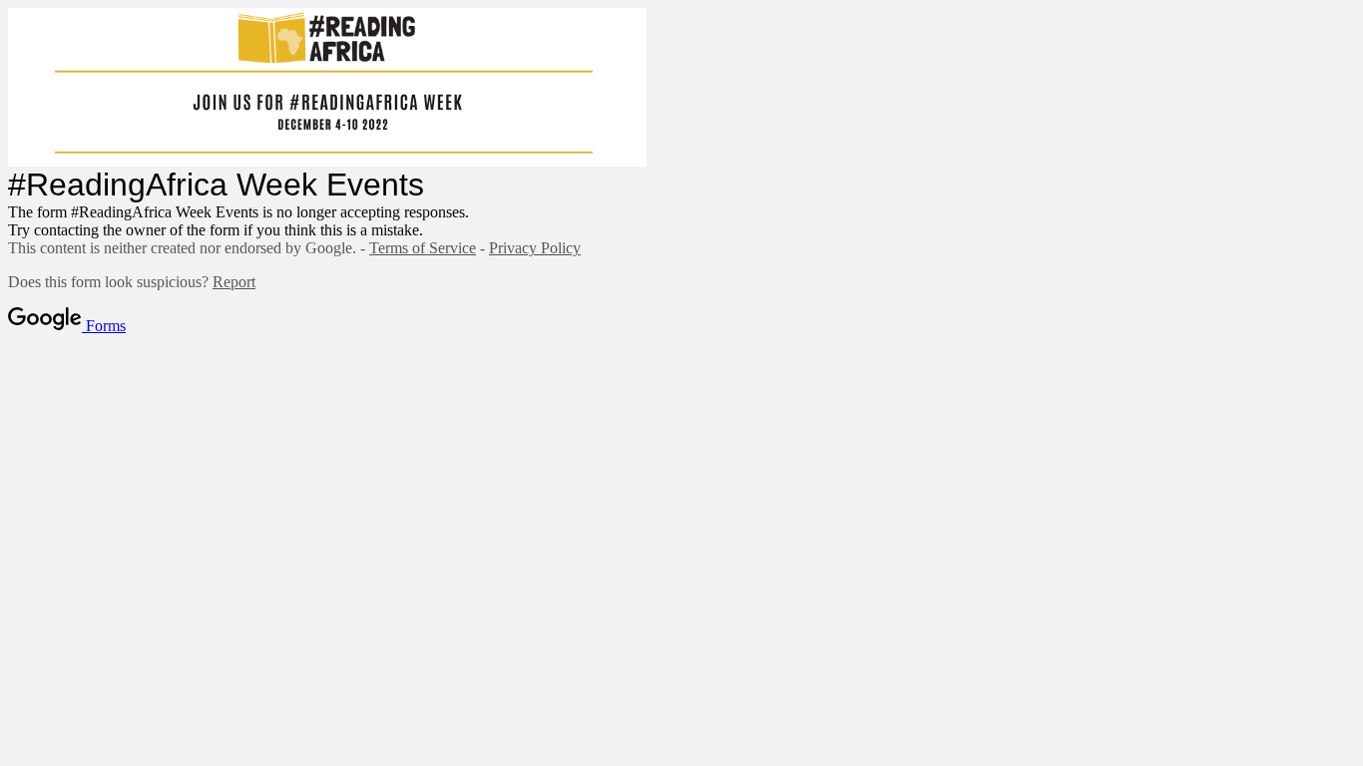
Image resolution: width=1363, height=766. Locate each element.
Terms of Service (422, 247)
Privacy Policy (535, 247)
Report (234, 281)
